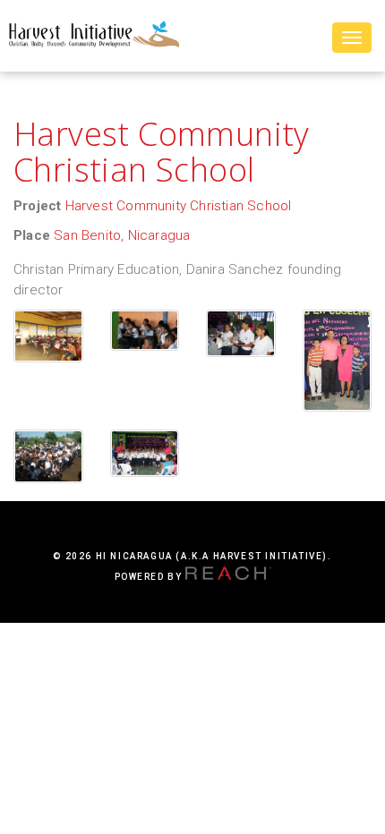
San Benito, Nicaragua (122, 235)
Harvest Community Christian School (178, 206)
